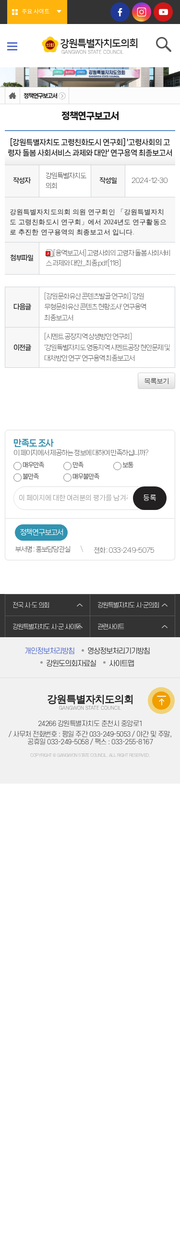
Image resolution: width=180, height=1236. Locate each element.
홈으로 (12, 95)
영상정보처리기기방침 (118, 651)
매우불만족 (85, 476)
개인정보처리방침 (49, 651)
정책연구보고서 (40, 96)
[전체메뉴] (12, 46)
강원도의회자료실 (71, 663)
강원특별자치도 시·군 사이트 (46, 626)
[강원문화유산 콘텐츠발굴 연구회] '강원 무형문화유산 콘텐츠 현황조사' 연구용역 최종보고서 (95, 307)
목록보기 (156, 381)
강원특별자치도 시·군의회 (128, 605)
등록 (149, 498)
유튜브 (163, 12)
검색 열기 (164, 46)
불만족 (30, 476)
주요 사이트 (35, 12)
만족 (77, 465)
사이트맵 (121, 663)
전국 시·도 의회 (30, 605)
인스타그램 (141, 12)
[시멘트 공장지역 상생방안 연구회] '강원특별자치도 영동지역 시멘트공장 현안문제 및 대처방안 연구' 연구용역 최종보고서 (107, 347)
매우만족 (33, 465)
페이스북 (120, 12)
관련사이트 (110, 626)
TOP (161, 700)
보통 (127, 465)
